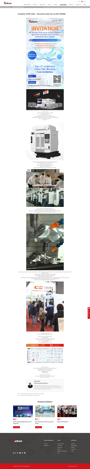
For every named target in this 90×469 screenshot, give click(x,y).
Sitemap (69, 466)
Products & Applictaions (48, 440)
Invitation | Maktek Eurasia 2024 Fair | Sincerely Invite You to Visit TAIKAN (32, 393)
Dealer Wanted (27, 4)
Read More (16, 427)
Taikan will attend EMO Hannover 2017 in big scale (22, 422)
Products (35, 4)
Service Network (60, 443)
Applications (42, 4)
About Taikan (73, 440)
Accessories (59, 445)
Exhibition (21, 7)
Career (72, 451)
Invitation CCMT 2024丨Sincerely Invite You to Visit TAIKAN (33, 7)
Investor (55, 4)
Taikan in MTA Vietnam (62, 422)
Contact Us (78, 4)
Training (59, 449)
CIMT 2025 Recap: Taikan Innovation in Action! (44, 422)
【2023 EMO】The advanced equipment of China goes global (29, 395)
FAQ (58, 453)
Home (13, 7)
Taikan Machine (20, 466)
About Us (71, 4)
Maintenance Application (62, 451)
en (84, 1)
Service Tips (59, 447)
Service (49, 4)
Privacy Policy (74, 466)
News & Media (63, 4)
